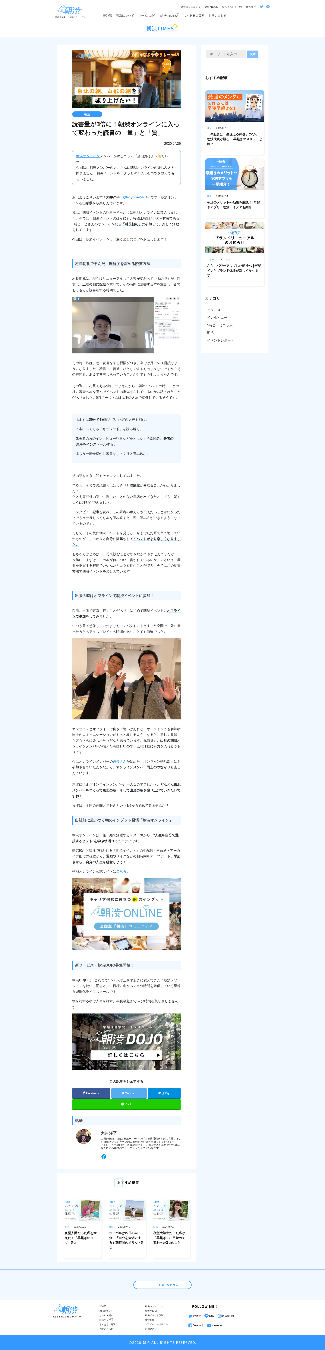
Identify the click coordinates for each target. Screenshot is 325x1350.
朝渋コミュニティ (190, 6)
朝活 (87, 114)
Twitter (196, 1315)
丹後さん (119, 761)
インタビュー (217, 317)
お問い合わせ (218, 15)
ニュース (214, 310)
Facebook (198, 1325)
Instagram (228, 1315)
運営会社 (251, 6)
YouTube (216, 1325)
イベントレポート (220, 340)
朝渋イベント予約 (232, 6)
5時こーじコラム (220, 325)
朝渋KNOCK (211, 6)
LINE (212, 1315)
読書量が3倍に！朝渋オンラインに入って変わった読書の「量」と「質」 (126, 128)
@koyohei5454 (135, 197)
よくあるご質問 (193, 15)
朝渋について (125, 15)
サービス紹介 (147, 15)
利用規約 (149, 1328)
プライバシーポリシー (156, 1324)
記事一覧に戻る (168, 1284)
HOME (107, 15)
